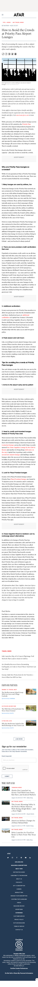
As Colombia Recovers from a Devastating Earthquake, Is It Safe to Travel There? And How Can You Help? (19, 666)
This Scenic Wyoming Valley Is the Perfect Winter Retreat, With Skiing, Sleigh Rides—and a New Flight (23, 807)
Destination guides (19, 872)
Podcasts (19, 882)
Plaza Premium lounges (19, 479)
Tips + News (7, 22)
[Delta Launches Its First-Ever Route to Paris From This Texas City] (6, 831)
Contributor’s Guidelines (19, 899)
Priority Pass (26, 124)
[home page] (19, 14)
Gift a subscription (19, 885)
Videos (19, 902)
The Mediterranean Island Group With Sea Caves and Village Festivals (12, 694)
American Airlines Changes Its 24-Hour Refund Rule (23, 821)
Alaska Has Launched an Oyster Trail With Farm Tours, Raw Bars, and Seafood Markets (23, 792)
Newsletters (19, 892)
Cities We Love (7, 721)
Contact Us (19, 929)
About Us (19, 879)
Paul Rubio (6, 611)
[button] (19, 968)
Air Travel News (18, 22)
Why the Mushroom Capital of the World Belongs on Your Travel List (13, 724)
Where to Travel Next (9, 689)
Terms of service (19, 926)
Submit (7, 776)
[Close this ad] (37, 979)
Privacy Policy (19, 919)
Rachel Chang (29, 826)
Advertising (19, 909)
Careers (19, 889)
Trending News (16, 787)
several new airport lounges (11, 455)
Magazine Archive (19, 906)
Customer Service (19, 916)
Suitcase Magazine (19, 923)
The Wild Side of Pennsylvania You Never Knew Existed (13, 710)
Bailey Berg (30, 798)
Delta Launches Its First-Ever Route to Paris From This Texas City (23, 834)
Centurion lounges (8, 445)
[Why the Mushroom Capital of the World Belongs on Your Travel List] (31, 723)
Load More (19, 739)
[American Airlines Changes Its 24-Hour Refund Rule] (6, 819)
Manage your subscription (19, 895)
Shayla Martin (30, 814)
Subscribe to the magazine (19, 875)
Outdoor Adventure (9, 706)
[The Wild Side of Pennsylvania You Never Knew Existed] (31, 708)
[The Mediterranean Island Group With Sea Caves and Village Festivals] (31, 692)
